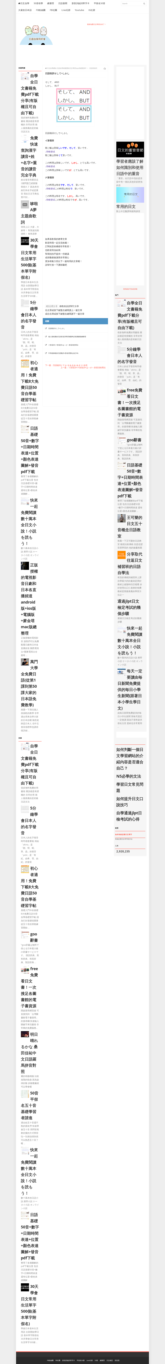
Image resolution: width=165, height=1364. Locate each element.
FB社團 (53, 10)
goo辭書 (134, 439)
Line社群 (66, 10)
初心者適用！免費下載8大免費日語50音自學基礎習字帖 (30, 381)
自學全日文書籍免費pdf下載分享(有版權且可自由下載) (30, 94)
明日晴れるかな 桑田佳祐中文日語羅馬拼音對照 (29, 1053)
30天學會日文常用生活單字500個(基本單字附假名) (29, 258)
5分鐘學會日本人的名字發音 (29, 315)
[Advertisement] (103, 43)
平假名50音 (99, 3)
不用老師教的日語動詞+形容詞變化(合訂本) (63, 353)
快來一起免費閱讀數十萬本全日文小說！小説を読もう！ (130, 640)
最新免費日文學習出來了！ (74, 24)
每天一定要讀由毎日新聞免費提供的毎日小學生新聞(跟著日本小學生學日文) (130, 689)
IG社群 (91, 10)
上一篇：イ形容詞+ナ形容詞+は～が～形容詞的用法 (83, 367)
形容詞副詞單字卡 (81, 3)
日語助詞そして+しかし (56, 328)
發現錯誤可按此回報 (130, 289)
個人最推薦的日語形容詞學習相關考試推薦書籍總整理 (67, 337)
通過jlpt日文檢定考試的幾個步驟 (129, 607)
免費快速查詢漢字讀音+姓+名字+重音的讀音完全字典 (29, 156)
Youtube (79, 10)
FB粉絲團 (41, 10)
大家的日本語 (25, 10)
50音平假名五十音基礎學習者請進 (29, 1105)
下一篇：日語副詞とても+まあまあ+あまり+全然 (66, 365)
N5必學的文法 (128, 776)
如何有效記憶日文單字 (123, 834)
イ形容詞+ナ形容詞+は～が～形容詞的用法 (63, 345)
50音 (96, 1360)
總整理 (50, 3)
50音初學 (38, 3)
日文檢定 (110, 1360)
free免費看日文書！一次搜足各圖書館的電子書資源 (29, 987)
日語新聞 (62, 3)
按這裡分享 (52, 306)
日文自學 (24, 3)
